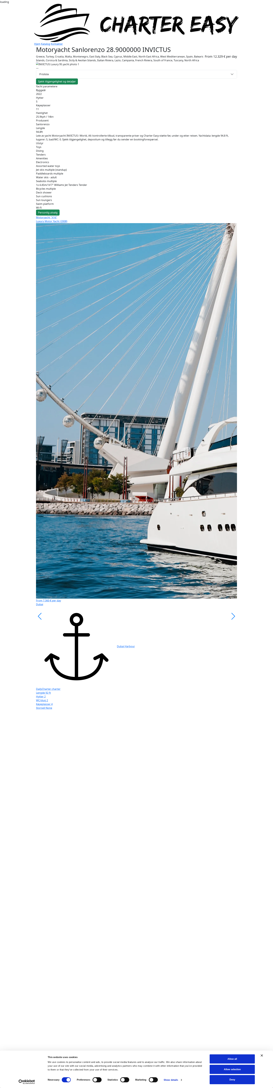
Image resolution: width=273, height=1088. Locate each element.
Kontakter (57, 44)
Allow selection (232, 1069)
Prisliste (44, 74)
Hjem (37, 44)
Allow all (232, 1059)
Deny (232, 1079)
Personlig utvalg (48, 212)
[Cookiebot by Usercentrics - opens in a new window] (27, 1081)
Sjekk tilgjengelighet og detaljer (57, 81)
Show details (171, 1080)
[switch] (97, 1079)
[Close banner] (262, 1055)
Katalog (45, 44)
